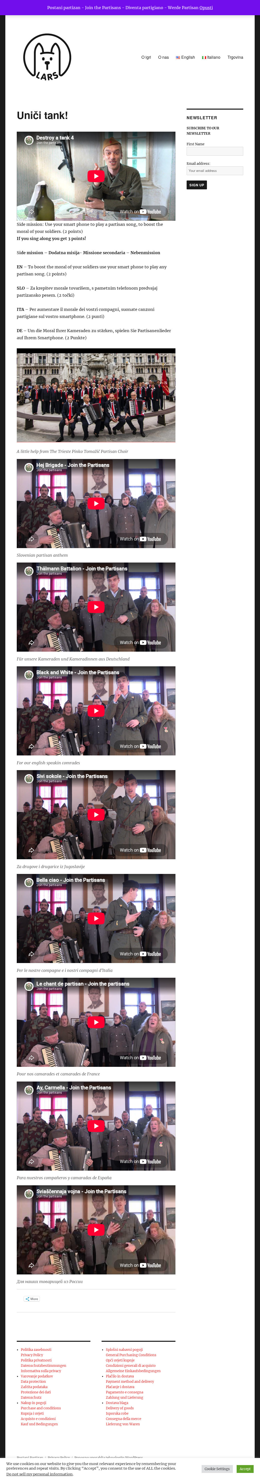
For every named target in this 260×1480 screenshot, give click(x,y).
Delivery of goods (120, 1408)
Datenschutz (31, 1397)
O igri (146, 57)
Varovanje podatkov (37, 1376)
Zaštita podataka (34, 1387)
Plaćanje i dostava (120, 1387)
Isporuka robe (117, 1413)
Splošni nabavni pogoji (124, 1350)
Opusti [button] (206, 7)
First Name (195, 144)
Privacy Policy (32, 1355)
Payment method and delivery (130, 1381)
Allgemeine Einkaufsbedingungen (133, 1371)
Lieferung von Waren (123, 1424)
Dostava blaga (117, 1403)
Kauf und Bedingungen (39, 1424)
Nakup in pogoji (33, 1403)
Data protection (33, 1381)
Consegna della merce (123, 1419)
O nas (163, 57)
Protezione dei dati (36, 1392)
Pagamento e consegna (124, 1392)
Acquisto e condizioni (38, 1419)
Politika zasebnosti (36, 1350)
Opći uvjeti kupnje (120, 1360)
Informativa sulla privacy (41, 1371)
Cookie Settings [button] (217, 1469)
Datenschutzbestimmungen (43, 1366)
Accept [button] (245, 1469)
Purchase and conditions (41, 1408)
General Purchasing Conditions (131, 1355)
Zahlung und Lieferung (124, 1397)
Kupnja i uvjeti (32, 1413)
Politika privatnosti (36, 1360)
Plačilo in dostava (120, 1376)
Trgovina (235, 57)
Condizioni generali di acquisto (131, 1366)
